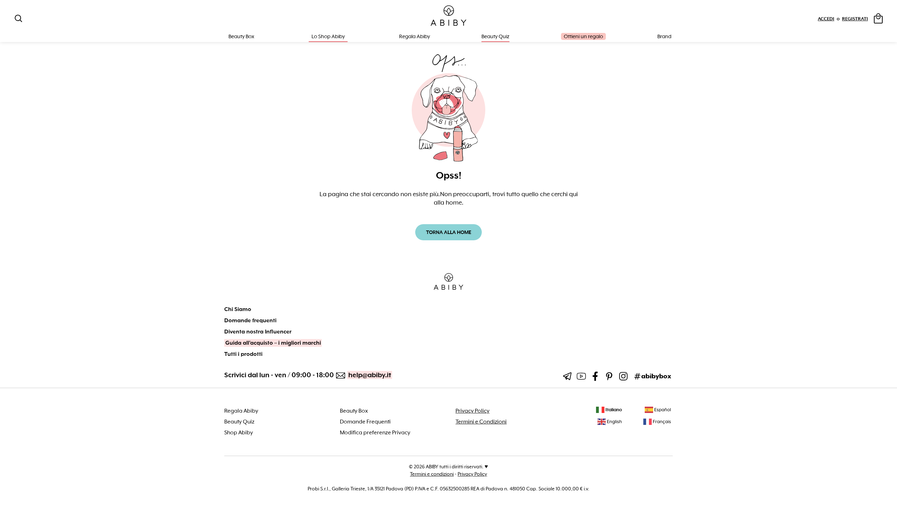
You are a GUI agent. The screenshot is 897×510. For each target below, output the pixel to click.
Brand (664, 36)
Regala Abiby (414, 36)
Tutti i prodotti (243, 354)
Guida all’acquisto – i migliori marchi (273, 342)
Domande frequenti (250, 320)
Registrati (855, 19)
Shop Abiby (238, 432)
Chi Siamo (237, 309)
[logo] (448, 16)
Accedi (826, 19)
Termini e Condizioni (481, 421)
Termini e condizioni (432, 474)
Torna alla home (448, 232)
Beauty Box (354, 410)
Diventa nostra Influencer (258, 331)
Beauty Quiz (495, 36)
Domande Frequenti (365, 421)
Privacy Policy (472, 410)
